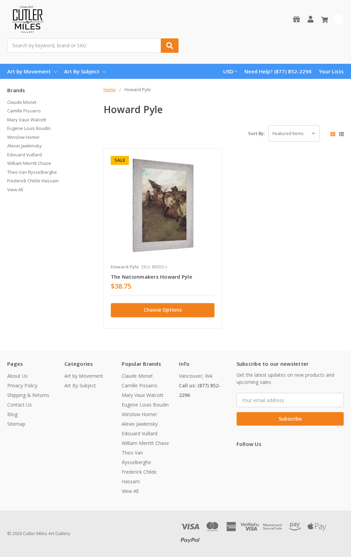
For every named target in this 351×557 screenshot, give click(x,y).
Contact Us (19, 404)
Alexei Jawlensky (24, 146)
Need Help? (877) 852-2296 (278, 71)
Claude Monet (21, 102)
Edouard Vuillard (24, 155)
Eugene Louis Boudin (29, 128)
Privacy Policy (22, 385)
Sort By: (256, 133)
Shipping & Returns (28, 395)
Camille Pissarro (24, 111)
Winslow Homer (23, 137)
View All (15, 189)
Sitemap (16, 424)
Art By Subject (81, 71)
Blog (12, 414)
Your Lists (331, 71)
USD (228, 71)
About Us (17, 376)
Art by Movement (29, 71)
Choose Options (163, 309)
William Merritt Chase (29, 163)
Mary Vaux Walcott (26, 120)
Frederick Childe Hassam (33, 181)
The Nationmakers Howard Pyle (151, 276)
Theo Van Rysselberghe (32, 172)
